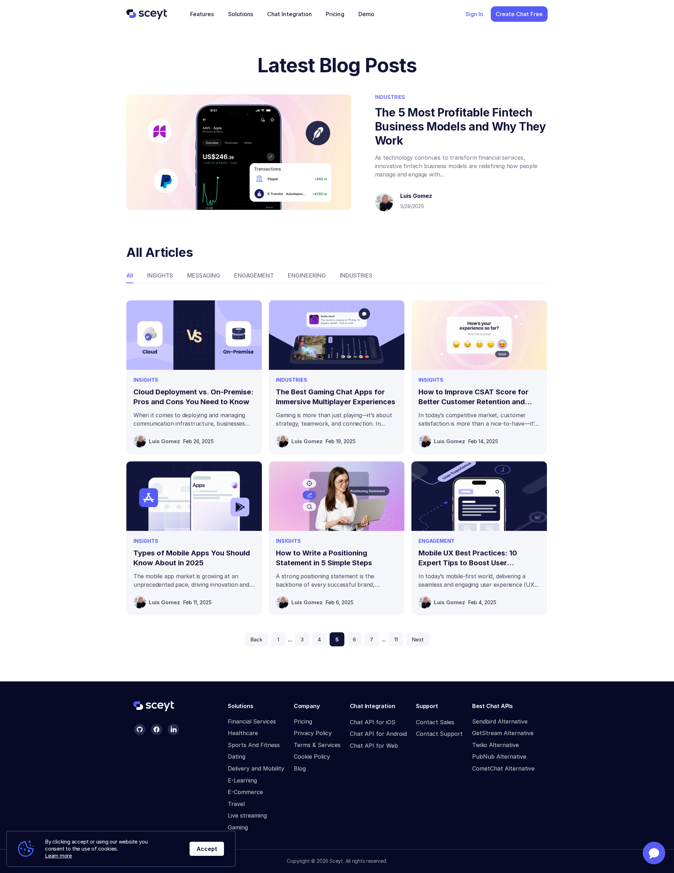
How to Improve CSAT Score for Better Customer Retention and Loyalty (473, 397)
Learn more (58, 855)
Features (202, 14)
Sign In (474, 14)
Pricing (335, 14)
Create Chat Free (519, 14)
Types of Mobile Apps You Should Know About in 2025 (191, 558)
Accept (207, 848)
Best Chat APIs (492, 705)
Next (418, 639)
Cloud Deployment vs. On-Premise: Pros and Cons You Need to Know (193, 397)
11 (396, 639)
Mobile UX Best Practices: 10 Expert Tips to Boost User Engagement (467, 558)
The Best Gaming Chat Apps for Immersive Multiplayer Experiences (335, 397)
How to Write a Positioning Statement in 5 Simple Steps (324, 558)
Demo (366, 14)
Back (256, 639)
